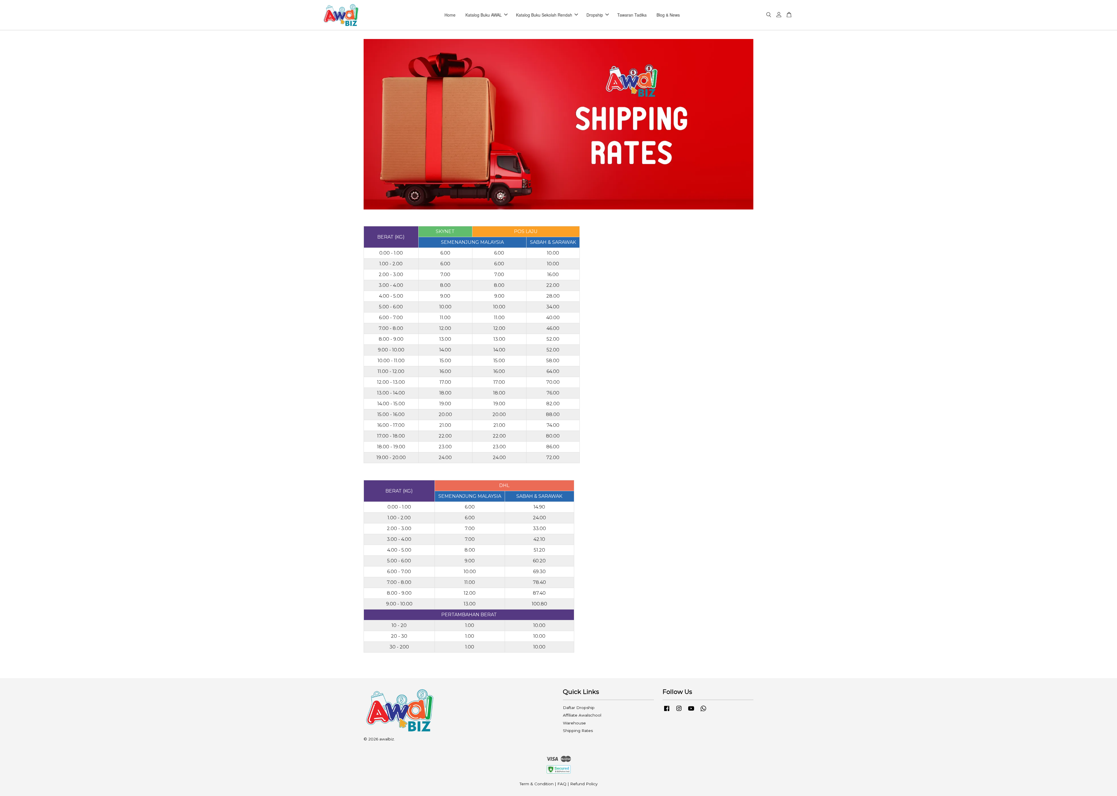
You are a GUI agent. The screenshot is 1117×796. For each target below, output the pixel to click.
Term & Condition (537, 783)
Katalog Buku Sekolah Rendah (544, 15)
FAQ (561, 783)
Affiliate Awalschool (582, 715)
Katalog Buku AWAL (483, 15)
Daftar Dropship (579, 707)
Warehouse (574, 723)
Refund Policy (583, 783)
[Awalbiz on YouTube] (691, 711)
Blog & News (668, 15)
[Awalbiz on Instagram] (679, 711)
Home (450, 15)
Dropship (594, 15)
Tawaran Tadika (632, 15)
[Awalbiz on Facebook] (667, 711)
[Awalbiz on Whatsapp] (703, 711)
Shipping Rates (578, 730)
